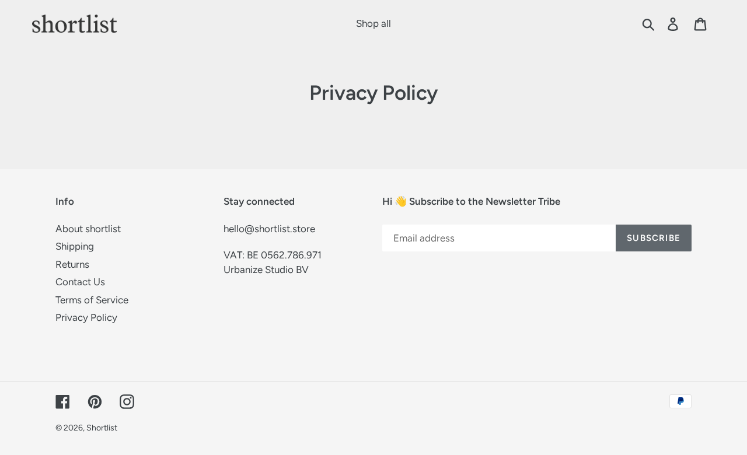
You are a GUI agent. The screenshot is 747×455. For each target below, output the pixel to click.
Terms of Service (91, 300)
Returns (72, 264)
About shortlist (88, 229)
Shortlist (101, 428)
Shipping (74, 246)
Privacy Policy (86, 317)
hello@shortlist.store (269, 229)
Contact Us (80, 282)
